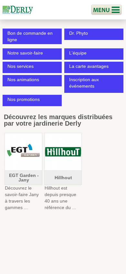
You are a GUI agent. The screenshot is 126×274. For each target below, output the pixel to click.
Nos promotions (23, 99)
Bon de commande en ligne (30, 36)
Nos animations (23, 79)
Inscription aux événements (84, 83)
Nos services (20, 66)
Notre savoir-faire (25, 53)
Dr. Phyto (78, 33)
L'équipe (78, 53)
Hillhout (63, 177)
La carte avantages (89, 66)
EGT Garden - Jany (24, 177)
